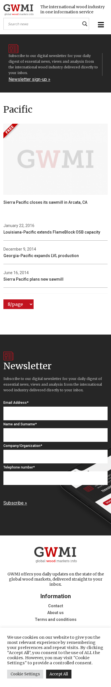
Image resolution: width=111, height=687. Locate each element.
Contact (55, 606)
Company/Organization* (22, 446)
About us (55, 612)
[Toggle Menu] (100, 25)
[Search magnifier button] (85, 24)
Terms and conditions (56, 619)
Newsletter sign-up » (29, 79)
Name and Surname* (20, 424)
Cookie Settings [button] (25, 674)
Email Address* (15, 403)
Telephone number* (19, 467)
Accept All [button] (59, 674)
